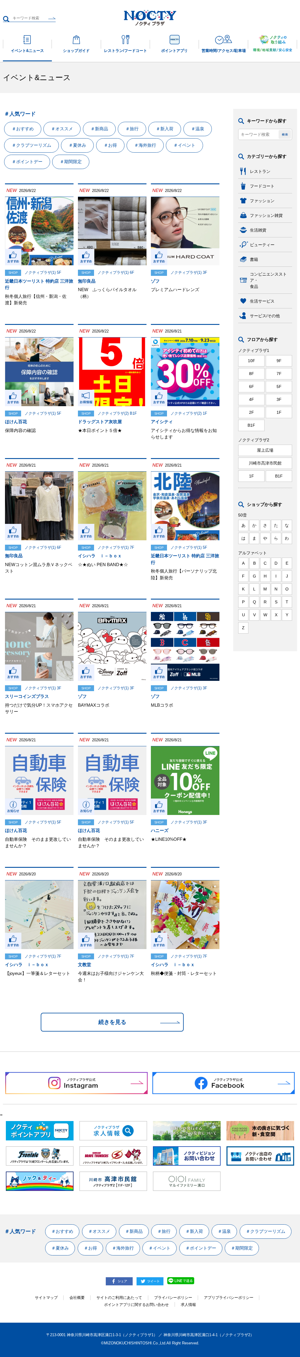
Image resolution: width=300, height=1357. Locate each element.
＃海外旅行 (145, 145)
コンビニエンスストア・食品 (268, 280)
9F (279, 360)
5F (279, 386)
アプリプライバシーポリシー (228, 1297)
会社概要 (77, 1297)
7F (279, 373)
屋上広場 (265, 450)
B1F (251, 425)
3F (279, 399)
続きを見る (112, 1022)
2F (251, 412)
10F (251, 360)
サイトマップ (46, 1297)
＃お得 (110, 145)
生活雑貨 (258, 230)
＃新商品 (99, 128)
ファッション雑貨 (266, 215)
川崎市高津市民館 (265, 463)
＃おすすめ (23, 128)
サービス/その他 (265, 315)
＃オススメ (62, 128)
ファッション (262, 200)
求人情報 (188, 1304)
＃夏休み (77, 145)
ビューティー (262, 244)
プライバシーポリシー (173, 1297)
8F (251, 373)
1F (279, 412)
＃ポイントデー (27, 161)
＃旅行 (132, 128)
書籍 (254, 259)
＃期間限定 (71, 161)
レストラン (260, 171)
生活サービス (262, 301)
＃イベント (184, 145)
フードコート (262, 186)
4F (251, 399)
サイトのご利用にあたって (119, 1297)
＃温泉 (197, 128)
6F (251, 386)
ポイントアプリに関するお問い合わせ (136, 1304)
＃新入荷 (164, 128)
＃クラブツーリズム (31, 145)
